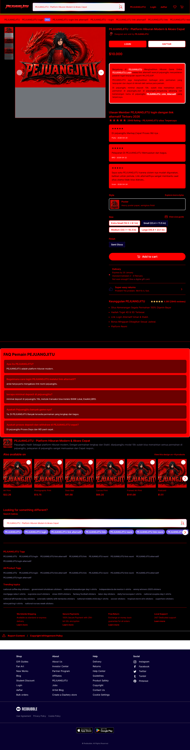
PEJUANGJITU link (158, 19)
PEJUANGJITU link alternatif (131, 19)
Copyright (98, 685)
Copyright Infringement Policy (46, 635)
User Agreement (23, 716)
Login (19, 685)
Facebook (144, 666)
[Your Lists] (175, 7)
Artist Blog (58, 690)
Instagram (144, 661)
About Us (57, 661)
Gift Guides (22, 661)
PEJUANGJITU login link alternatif (70, 19)
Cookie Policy (54, 716)
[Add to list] (28, 462)
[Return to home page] (17, 7)
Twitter (142, 671)
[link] (12, 532)
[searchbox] (95, 523)
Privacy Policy (39, 716)
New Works (22, 671)
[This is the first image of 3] (19, 72)
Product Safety (101, 680)
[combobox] (78, 7)
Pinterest (143, 681)
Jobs (54, 685)
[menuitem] (12, 20)
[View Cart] (182, 7)
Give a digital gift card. (139, 279)
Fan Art (20, 666)
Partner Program (61, 671)
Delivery (97, 661)
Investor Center (60, 666)
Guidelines (98, 675)
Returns (97, 666)
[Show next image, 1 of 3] (101, 72)
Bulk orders (22, 694)
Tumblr (142, 676)
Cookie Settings (101, 694)
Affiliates (57, 675)
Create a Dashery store (64, 694)
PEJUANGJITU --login (102, 19)
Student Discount (25, 680)
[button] (8, 31)
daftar (19, 690)
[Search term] (120, 7)
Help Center (99, 671)
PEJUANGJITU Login (121, 72)
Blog (18, 675)
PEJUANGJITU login (35, 19)
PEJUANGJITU (12, 19)
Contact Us (99, 690)
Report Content (16, 635)
